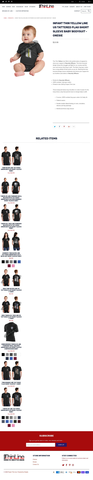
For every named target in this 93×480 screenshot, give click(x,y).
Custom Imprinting (22, 11)
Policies (35, 459)
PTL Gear (65, 6)
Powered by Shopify (23, 472)
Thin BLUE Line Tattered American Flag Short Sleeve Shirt (11, 396)
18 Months (73, 50)
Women (8, 6)
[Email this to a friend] (74, 127)
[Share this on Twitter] (55, 127)
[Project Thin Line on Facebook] (6, 1)
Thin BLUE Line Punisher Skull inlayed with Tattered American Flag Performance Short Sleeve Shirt (11, 184)
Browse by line (7, 11)
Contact (77, 11)
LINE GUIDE (87, 6)
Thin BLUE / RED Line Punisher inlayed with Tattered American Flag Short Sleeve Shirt (11, 212)
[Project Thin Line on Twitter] (3, 1)
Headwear (19, 6)
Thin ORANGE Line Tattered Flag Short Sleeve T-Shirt (11, 370)
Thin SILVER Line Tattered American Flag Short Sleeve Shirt (11, 155)
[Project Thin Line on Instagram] (11, 1)
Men (3, 6)
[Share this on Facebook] (59, 127)
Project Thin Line (12, 472)
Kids (13, 6)
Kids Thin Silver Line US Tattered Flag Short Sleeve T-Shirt (11, 277)
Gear (26, 6)
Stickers (32, 6)
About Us (79, 6)
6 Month (56, 50)
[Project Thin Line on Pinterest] (9, 1)
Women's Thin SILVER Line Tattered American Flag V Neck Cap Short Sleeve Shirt (11, 241)
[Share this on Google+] (69, 127)
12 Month (65, 50)
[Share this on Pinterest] (64, 127)
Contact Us (36, 464)
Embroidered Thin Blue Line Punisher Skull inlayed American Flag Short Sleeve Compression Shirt (11, 332)
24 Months (83, 50)
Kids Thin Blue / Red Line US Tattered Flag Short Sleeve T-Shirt (11, 304)
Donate (72, 6)
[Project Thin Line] (46, 6)
